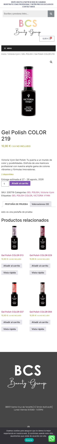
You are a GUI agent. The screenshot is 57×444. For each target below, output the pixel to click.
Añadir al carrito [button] (11, 265)
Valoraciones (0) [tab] (40, 204)
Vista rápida (9, 272)
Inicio (3, 54)
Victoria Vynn (14, 54)
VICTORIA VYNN (41, 195)
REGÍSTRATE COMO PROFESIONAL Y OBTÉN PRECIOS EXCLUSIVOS (28, 4)
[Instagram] (28, 427)
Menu (9, 48)
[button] (51, 62)
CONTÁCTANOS (28, 7)
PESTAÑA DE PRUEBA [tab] (16, 204)
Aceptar (29, 440)
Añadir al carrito (20, 183)
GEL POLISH (27, 54)
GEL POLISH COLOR (22, 195)
